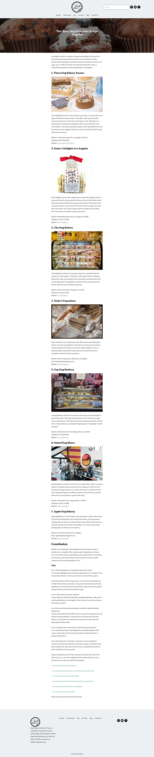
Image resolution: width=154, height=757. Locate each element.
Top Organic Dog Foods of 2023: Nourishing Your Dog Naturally (73, 671)
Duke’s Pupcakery (63, 364)
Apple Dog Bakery (63, 538)
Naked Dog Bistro (63, 506)
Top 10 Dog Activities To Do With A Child (65, 676)
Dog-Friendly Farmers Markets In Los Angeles (67, 686)
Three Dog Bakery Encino (65, 143)
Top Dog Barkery (62, 437)
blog (62, 658)
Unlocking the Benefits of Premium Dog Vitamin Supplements (73, 681)
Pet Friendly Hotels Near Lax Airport (64, 666)
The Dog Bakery (62, 295)
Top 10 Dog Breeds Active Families (63, 692)
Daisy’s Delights (62, 222)
